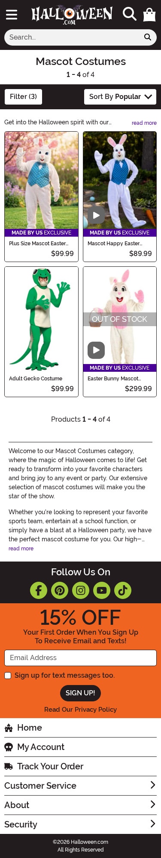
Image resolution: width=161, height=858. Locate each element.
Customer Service (40, 786)
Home (29, 727)
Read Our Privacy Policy (80, 709)
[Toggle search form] (130, 14)
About (16, 805)
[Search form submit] (148, 37)
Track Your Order (50, 766)
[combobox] (71, 37)
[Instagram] (80, 590)
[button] (149, 14)
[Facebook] (38, 590)
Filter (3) (23, 97)
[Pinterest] (59, 590)
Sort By (115, 97)
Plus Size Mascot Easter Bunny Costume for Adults (40, 243)
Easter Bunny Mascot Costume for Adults (113, 378)
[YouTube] (101, 590)
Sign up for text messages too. (65, 675)
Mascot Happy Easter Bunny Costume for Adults (119, 243)
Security (20, 824)
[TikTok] (122, 590)
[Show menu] (11, 14)
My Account (40, 747)
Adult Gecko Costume (35, 378)
